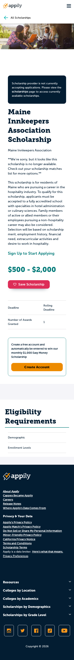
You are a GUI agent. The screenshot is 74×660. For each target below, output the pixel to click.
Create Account (37, 367)
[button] (15, 284)
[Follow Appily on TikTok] (50, 630)
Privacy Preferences (15, 556)
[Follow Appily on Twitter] (22, 630)
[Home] (12, 5)
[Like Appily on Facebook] (36, 630)
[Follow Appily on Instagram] (9, 630)
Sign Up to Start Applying (31, 253)
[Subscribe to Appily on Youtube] (64, 630)
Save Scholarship (31, 284)
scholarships (20, 91)
